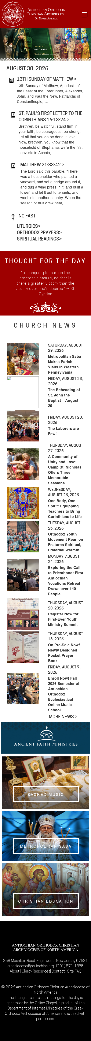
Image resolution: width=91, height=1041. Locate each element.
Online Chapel (46, 1003)
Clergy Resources (36, 971)
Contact (59, 971)
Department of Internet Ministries (35, 1008)
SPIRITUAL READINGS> (39, 239)
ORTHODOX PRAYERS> (39, 233)
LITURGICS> (29, 226)
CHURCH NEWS (45, 326)
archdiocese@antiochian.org (30, 966)
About (15, 971)
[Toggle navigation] (84, 14)
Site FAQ (74, 971)
